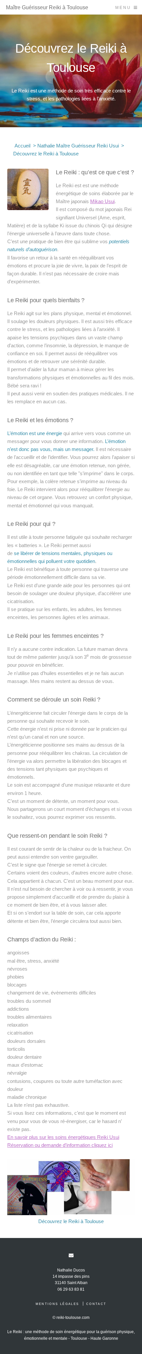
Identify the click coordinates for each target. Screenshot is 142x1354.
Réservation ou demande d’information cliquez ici (60, 1145)
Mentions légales (57, 1304)
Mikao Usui (102, 201)
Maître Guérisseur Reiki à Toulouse (47, 7)
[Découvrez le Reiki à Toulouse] (71, 1187)
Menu (123, 7)
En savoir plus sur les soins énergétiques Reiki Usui (63, 1137)
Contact (96, 1304)
